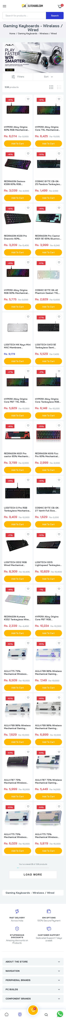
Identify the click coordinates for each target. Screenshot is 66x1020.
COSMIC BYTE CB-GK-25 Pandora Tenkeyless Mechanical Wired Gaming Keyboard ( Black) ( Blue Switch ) (48, 183)
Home (12, 33)
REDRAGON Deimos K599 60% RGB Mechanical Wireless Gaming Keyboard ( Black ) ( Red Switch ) (15, 183)
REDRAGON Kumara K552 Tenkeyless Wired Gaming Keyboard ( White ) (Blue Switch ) (17, 618)
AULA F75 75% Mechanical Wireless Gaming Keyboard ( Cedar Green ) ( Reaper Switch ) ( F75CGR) (47, 836)
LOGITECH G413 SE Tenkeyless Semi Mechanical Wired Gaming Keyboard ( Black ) (45, 346)
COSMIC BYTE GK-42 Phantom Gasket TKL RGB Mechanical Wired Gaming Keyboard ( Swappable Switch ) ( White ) (47, 291)
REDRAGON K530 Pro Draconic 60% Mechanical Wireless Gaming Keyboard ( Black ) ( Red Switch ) (15, 237)
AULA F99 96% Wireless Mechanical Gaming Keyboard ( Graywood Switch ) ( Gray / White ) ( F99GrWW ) (48, 727)
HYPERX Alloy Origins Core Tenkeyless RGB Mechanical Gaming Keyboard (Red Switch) (47, 400)
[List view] (59, 87)
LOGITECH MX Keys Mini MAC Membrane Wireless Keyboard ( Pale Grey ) (17, 346)
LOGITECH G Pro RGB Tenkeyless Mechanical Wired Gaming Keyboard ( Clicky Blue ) (17, 509)
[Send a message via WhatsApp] (60, 1014)
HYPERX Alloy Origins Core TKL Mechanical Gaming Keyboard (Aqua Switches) (48, 128)
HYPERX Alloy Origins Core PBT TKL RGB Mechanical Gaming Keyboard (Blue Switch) (17, 400)
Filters (20, 76)
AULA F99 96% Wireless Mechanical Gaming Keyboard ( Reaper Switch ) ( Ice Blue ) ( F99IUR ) (17, 727)
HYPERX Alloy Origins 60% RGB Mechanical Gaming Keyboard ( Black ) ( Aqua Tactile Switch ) (16, 128)
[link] (28, 99)
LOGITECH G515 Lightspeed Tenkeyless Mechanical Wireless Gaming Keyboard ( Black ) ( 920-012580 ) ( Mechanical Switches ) (48, 564)
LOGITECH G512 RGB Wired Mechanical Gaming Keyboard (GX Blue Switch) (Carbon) (16, 564)
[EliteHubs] (32, 6)
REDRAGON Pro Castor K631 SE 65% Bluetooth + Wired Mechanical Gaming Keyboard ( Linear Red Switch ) (48, 237)
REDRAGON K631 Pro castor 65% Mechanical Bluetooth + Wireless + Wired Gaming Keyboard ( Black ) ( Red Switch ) (17, 455)
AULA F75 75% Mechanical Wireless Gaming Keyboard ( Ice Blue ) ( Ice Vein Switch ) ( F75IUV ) (17, 672)
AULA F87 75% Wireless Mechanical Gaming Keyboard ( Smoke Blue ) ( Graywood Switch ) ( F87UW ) (48, 781)
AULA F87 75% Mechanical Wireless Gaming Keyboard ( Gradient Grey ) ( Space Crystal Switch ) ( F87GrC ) (17, 781)
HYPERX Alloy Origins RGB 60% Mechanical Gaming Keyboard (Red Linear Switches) (16, 291)
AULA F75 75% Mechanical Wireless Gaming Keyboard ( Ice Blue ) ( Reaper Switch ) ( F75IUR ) (17, 836)
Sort (46, 76)
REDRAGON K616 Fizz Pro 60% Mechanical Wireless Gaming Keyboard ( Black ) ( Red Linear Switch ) (48, 455)
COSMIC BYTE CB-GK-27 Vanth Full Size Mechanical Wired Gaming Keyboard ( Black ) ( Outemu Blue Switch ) (47, 509)
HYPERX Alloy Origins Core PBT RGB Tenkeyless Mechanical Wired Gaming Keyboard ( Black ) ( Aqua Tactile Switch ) (48, 618)
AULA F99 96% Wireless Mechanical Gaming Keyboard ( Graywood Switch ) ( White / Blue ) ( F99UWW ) (48, 672)
